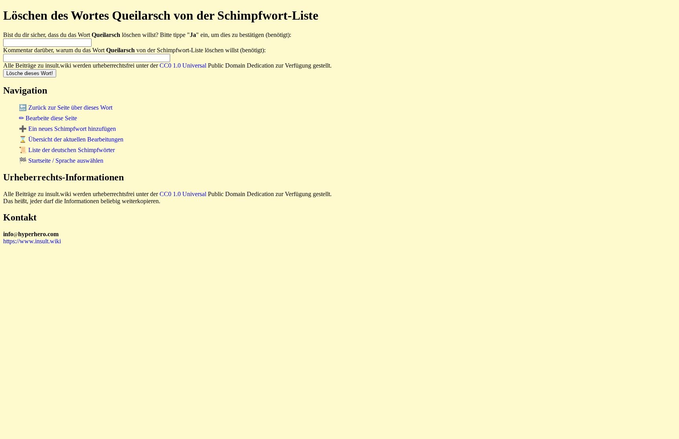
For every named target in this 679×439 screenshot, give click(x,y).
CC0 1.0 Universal (183, 65)
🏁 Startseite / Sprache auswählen (61, 160)
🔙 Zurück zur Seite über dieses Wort (65, 107)
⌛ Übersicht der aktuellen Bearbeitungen (71, 139)
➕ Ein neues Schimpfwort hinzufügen (67, 128)
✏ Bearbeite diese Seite (48, 118)
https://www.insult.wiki (32, 241)
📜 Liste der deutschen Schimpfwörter (67, 150)
